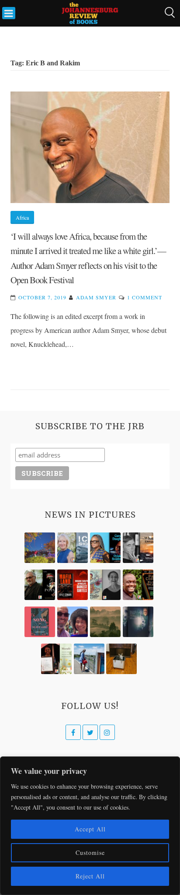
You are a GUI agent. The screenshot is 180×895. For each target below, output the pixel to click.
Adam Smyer (96, 297)
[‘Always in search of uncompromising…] (138, 547)
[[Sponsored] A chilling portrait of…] (72, 585)
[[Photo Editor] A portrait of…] (89, 659)
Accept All (90, 829)
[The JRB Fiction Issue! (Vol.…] (39, 547)
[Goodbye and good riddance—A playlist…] (121, 659)
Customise (90, 852)
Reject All (90, 876)
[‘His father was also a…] (56, 659)
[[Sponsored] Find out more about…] (39, 622)
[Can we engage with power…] (39, 585)
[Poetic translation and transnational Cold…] (138, 622)
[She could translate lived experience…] (72, 622)
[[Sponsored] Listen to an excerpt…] (105, 547)
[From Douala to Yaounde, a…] (105, 622)
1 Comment (144, 297)
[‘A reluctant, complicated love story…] (72, 547)
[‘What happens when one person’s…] (138, 585)
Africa (22, 217)
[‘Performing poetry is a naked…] (105, 585)
